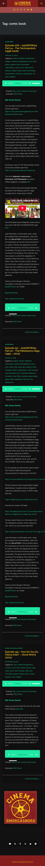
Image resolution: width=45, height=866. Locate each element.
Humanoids (25, 64)
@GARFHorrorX (11, 287)
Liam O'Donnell (21, 373)
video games (27, 74)
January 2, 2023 (10, 358)
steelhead (18, 379)
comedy (8, 668)
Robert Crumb (24, 674)
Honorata (8, 370)
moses (17, 67)
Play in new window (20, 91)
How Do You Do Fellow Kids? (13, 648)
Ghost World (14, 671)
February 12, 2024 (11, 55)
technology (31, 71)
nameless (8, 376)
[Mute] (30, 83)
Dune (20, 367)
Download (32, 91)
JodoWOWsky (9, 41)
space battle (32, 376)
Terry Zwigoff (16, 677)
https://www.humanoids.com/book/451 (20, 170)
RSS (15, 94)
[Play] (6, 83)
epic (24, 367)
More (20, 94)
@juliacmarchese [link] (11, 293)
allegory (8, 61)
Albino (15, 58)
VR (34, 74)
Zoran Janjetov (10, 77)
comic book (32, 61)
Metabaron (32, 373)
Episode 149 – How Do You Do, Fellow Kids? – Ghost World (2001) (22, 654)
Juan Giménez (33, 370)
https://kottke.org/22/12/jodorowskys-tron (21, 500)
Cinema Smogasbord (25, 665)
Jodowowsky (9, 67)
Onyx (22, 67)
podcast (8, 71)
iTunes (11, 100)
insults (14, 370)
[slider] (36, 83)
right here (19, 709)
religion (14, 71)
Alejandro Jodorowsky (26, 58)
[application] (22, 84)
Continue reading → (32, 332)
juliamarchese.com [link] (14, 299)
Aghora (21, 361)
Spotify (18, 100)
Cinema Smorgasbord (19, 61)
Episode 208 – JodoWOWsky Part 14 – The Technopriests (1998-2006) (21, 48)
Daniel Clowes (26, 668)
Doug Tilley (13, 367)
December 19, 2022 (12, 662)
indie (26, 671)
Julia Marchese (10, 373)
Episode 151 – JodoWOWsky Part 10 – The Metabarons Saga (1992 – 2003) (22, 351)
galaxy (7, 64)
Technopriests (10, 74)
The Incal (19, 74)
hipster (21, 671)
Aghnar (15, 361)
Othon (18, 376)
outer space (29, 67)
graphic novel (15, 64)
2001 (15, 665)
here (28, 182)
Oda (14, 376)
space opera (22, 71)
